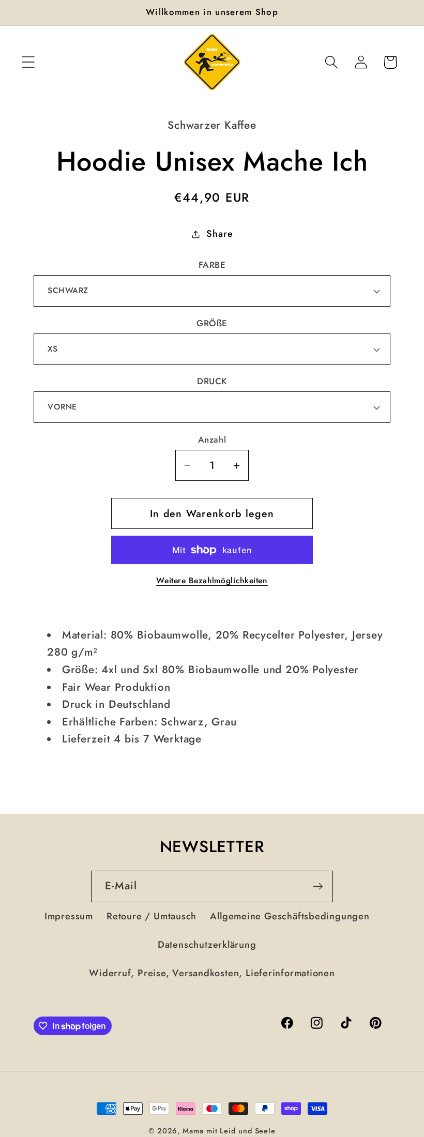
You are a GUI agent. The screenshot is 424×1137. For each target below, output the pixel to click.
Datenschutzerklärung (207, 944)
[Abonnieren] (317, 886)
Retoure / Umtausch (151, 916)
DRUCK (212, 381)
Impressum (68, 916)
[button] (28, 62)
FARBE (212, 265)
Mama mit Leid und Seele (229, 1131)
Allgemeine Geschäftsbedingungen (289, 916)
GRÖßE (212, 323)
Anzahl (212, 440)
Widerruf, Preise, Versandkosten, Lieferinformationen (212, 973)
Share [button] (219, 233)
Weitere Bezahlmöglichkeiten (212, 580)
